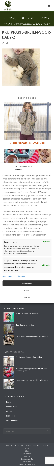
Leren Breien (11, 406)
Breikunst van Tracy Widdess (27, 313)
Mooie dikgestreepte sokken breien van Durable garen (31, 369)
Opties (27, 297)
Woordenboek (12, 420)
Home (6, 23)
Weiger (27, 290)
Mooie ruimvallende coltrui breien (27, 143)
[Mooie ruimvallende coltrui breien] (27, 121)
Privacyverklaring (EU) (27, 464)
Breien (8, 402)
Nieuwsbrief (27, 454)
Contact (27, 456)
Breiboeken (10, 416)
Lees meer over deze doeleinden (14, 276)
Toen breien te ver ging (25, 325)
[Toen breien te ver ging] (9, 329)
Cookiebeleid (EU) (27, 459)
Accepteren (27, 283)
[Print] (8, 43)
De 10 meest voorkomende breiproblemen (32, 336)
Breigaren (10, 411)
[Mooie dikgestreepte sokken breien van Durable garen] (9, 372)
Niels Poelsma (42, 445)
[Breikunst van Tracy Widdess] (9, 317)
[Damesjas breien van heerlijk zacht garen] (9, 384)
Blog (27, 451)
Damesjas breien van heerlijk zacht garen (32, 380)
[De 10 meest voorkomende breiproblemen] (9, 340)
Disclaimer (27, 462)
